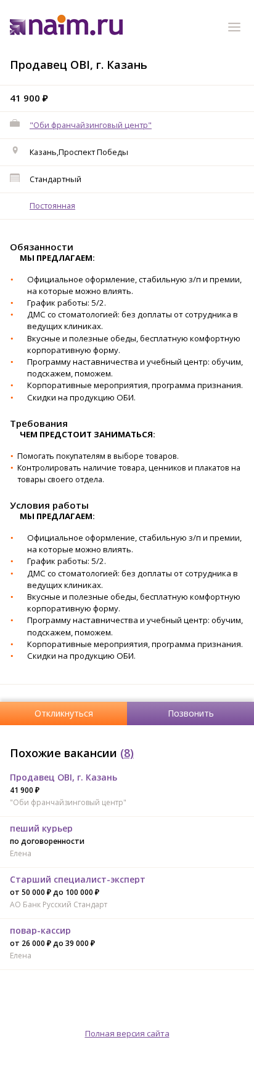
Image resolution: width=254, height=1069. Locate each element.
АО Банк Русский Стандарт (58, 904)
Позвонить (191, 713)
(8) (127, 752)
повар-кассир (40, 930)
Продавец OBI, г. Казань (63, 777)
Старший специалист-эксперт (77, 879)
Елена (20, 853)
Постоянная (52, 205)
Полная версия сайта (127, 1033)
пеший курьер (41, 828)
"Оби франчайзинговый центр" (91, 124)
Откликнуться (64, 713)
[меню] (236, 28)
